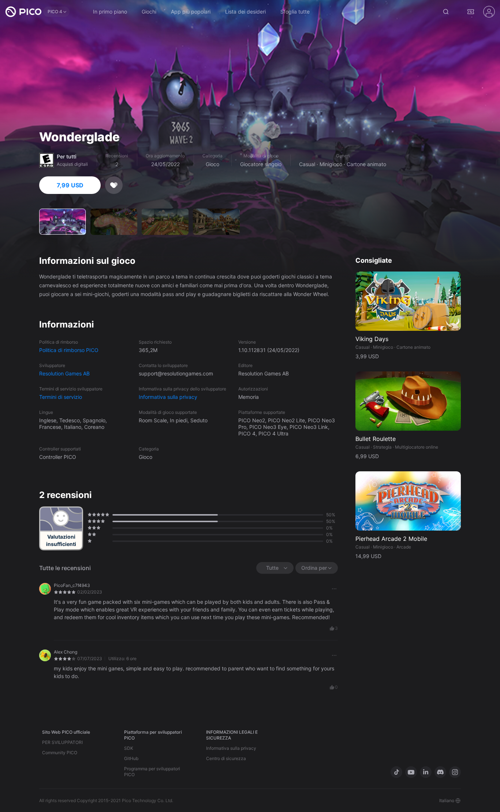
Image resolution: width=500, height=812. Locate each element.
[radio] (88, 514)
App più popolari (190, 11)
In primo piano (110, 11)
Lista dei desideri (245, 11)
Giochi (149, 11)
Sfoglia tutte (295, 11)
